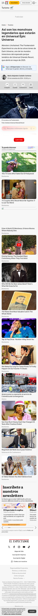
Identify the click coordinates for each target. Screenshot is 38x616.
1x (34, 143)
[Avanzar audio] (31, 143)
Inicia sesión (7, 520)
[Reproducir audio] (5, 140)
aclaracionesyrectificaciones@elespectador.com (23, 594)
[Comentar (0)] (23, 85)
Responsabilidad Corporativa (19, 568)
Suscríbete (14, 3)
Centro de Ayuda (19, 576)
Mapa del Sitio (19, 551)
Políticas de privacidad (19, 573)
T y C (20, 530)
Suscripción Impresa (19, 555)
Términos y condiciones (19, 570)
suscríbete (16, 520)
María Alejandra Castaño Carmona (19, 76)
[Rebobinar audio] (27, 143)
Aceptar (32, 611)
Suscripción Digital (19, 558)
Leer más (19, 140)
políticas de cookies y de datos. (13, 614)
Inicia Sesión (26, 3)
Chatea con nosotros (20, 561)
